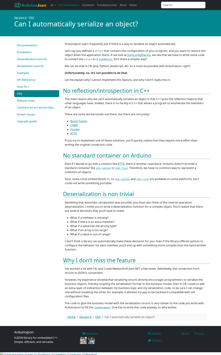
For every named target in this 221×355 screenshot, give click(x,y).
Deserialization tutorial (32, 59)
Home (71, 317)
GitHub (156, 333)
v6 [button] (52, 5)
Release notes (26, 100)
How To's (23, 87)
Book (123, 5)
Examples (23, 73)
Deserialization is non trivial (98, 194)
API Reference (26, 80)
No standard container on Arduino (107, 155)
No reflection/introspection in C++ (106, 90)
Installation (24, 52)
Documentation (69, 5)
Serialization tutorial (30, 66)
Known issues (26, 114)
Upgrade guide (27, 121)
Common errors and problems (37, 107)
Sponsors (91, 333)
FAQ (31, 18)
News (133, 5)
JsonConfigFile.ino (139, 55)
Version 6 (20, 18)
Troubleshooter (107, 5)
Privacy (199, 333)
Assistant (88, 5)
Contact (156, 340)
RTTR (73, 133)
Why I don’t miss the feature (99, 260)
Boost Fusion (78, 121)
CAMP (74, 125)
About (185, 333)
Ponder (75, 129)
